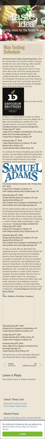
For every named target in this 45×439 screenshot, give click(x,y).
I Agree (22, 434)
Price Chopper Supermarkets (15, 406)
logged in (16, 379)
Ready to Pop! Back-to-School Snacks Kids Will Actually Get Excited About (22, 418)
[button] (22, 2)
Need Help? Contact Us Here (15, 403)
